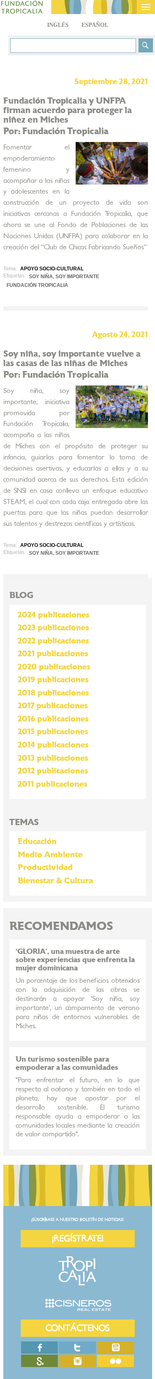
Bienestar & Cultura (55, 881)
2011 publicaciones (52, 784)
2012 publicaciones (53, 771)
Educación (37, 841)
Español (94, 25)
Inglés (58, 25)
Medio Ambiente (50, 855)
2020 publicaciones (54, 667)
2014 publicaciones (53, 745)
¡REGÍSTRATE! (77, 1238)
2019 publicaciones (53, 680)
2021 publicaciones (53, 654)
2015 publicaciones (53, 732)
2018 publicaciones (53, 693)
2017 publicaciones (53, 706)
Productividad (45, 867)
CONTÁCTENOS (77, 1328)
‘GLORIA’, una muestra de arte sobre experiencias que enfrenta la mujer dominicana (75, 960)
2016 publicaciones (53, 719)
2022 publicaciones (53, 641)
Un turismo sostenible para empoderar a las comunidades (67, 1063)
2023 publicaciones (53, 628)
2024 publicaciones (53, 615)
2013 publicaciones (53, 758)
